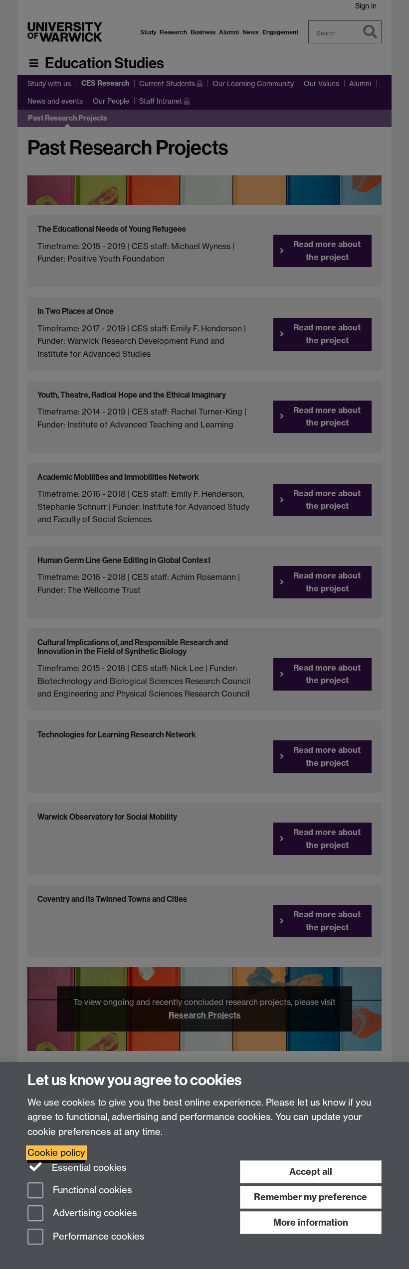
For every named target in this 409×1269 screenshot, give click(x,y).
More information (310, 1222)
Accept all (310, 1171)
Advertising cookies (93, 1213)
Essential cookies (88, 1167)
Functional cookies (91, 1190)
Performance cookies (97, 1237)
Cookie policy (56, 1152)
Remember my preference (310, 1197)
